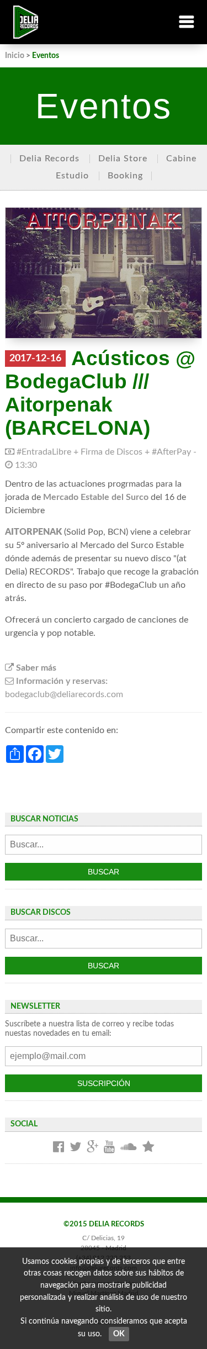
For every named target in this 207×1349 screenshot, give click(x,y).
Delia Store (122, 158)
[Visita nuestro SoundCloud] (128, 1147)
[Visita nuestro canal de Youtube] (109, 1147)
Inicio (14, 55)
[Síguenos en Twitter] (75, 1147)
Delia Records (49, 158)
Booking (125, 175)
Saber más (35, 667)
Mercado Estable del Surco (95, 497)
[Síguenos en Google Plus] (92, 1147)
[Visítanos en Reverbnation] (148, 1147)
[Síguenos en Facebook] (58, 1147)
